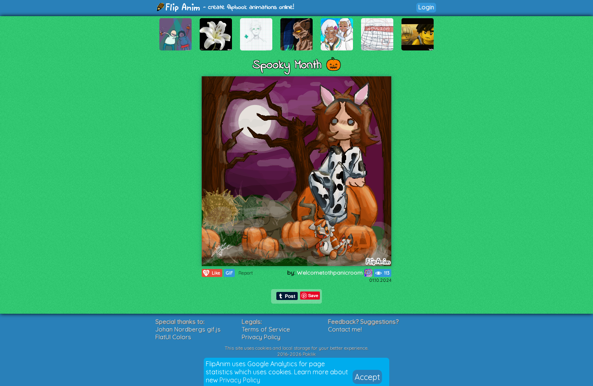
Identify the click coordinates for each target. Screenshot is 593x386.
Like (212, 273)
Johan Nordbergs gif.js (188, 329)
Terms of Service (266, 329)
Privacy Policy (239, 380)
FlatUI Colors (173, 337)
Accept (367, 377)
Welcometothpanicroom (330, 272)
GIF (229, 273)
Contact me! (345, 329)
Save (313, 295)
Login (426, 7)
